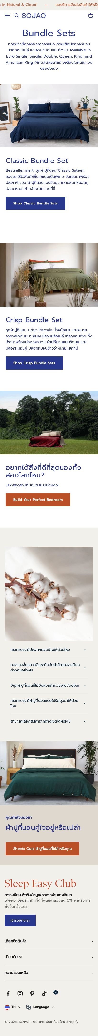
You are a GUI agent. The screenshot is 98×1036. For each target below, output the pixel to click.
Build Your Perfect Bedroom (38, 499)
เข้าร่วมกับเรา (20, 920)
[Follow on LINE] (55, 992)
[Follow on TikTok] (44, 993)
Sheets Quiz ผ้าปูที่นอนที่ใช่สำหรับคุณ (42, 848)
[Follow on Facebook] (8, 993)
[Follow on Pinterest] (32, 993)
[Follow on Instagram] (20, 993)
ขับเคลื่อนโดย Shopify (62, 1021)
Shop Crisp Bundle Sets (34, 362)
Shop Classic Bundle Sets (35, 203)
